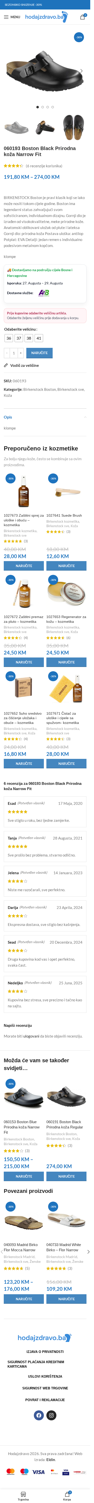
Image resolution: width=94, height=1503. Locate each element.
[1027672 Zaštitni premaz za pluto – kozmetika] (24, 593)
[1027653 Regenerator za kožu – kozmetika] (66, 593)
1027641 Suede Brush (64, 515)
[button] (9, 71)
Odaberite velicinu (20, 329)
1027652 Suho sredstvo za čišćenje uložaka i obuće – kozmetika (23, 718)
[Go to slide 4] (52, 107)
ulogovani (31, 1036)
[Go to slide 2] (42, 107)
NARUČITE (39, 353)
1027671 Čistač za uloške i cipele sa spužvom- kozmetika (62, 718)
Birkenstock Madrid (19, 1257)
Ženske (35, 1261)
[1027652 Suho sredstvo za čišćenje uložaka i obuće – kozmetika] (24, 689)
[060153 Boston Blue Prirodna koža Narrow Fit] (24, 1097)
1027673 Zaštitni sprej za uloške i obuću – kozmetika (24, 520)
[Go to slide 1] (37, 107)
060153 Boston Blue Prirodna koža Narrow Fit (22, 1127)
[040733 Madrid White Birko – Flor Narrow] (66, 1220)
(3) (26, 541)
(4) (26, 638)
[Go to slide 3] (47, 107)
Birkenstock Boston (39, 389)
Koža (8, 395)
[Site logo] (47, 16)
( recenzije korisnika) (44, 166)
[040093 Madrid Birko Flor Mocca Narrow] (24, 1220)
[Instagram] (51, 1415)
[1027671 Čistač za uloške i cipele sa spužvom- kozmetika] (66, 689)
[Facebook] (39, 1415)
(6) (68, 638)
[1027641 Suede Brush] (66, 492)
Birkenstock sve (70, 389)
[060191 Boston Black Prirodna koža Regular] (66, 1097)
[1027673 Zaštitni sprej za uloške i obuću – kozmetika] (24, 492)
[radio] (9, 338)
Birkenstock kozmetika (20, 531)
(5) (27, 1268)
